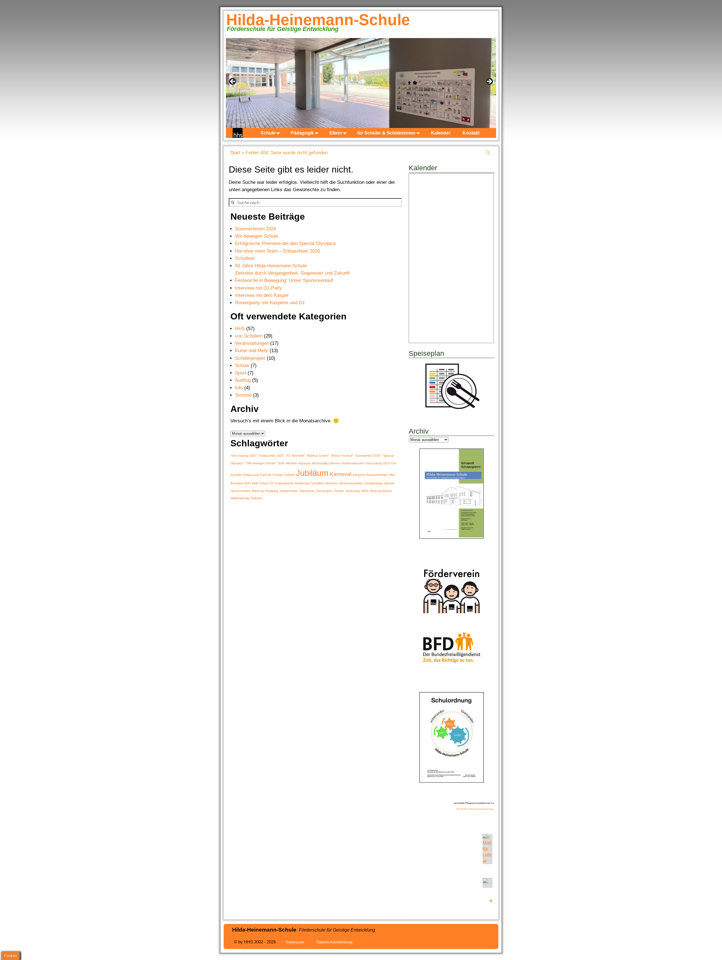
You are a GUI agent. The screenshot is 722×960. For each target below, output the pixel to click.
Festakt (277, 474)
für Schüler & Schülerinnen (386, 133)
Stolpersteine (289, 491)
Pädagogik (302, 133)
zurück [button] (233, 82)
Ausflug (243, 380)
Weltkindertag (239, 498)
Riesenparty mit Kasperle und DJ (270, 302)
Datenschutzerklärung (334, 942)
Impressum (295, 942)
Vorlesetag (352, 491)
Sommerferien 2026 (255, 228)
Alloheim (291, 463)
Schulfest (245, 258)
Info (239, 387)
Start (235, 152)
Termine (243, 395)
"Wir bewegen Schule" (261, 463)
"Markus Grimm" (317, 455)
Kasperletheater (377, 474)
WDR (365, 491)
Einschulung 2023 (378, 463)
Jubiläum (312, 473)
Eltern (335, 133)
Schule (268, 133)
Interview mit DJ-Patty (258, 288)
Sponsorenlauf (240, 491)
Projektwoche (284, 483)
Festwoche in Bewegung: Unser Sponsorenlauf (284, 280)
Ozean (263, 483)
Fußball (289, 474)
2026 (281, 463)
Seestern (331, 483)
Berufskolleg (320, 463)
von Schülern (249, 336)
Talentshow (306, 491)
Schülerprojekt (250, 358)
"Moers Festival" (342, 455)
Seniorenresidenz (351, 483)
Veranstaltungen (252, 343)
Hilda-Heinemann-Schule (318, 19)
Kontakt (471, 133)
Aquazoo (304, 463)
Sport (240, 373)
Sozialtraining (373, 483)
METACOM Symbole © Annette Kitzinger (475, 809)
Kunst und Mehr (251, 350)
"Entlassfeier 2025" (271, 455)
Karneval (340, 474)
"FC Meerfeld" (295, 455)
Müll (254, 483)
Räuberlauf (302, 483)
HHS (240, 328)
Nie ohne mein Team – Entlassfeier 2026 (277, 251)
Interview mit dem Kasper (262, 295)
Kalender (440, 133)
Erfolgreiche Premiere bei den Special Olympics (285, 243)
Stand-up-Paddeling (265, 491)
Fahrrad (265, 474)
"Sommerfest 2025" (368, 455)
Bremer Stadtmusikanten (347, 463)
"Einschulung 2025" (243, 455)
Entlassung (251, 474)
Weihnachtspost (381, 491)
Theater (338, 491)
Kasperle (359, 474)
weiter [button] (489, 82)
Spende (389, 483)
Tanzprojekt (324, 491)
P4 (271, 483)
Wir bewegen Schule (256, 236)
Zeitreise (256, 498)
